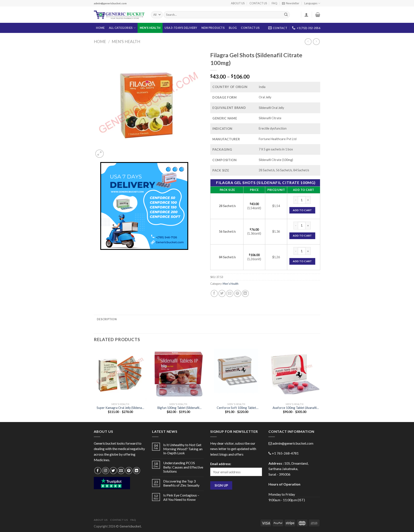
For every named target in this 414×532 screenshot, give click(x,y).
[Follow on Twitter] (113, 470)
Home (100, 41)
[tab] (107, 319)
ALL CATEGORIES (121, 27)
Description (107, 319)
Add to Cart (302, 210)
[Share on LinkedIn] (245, 293)
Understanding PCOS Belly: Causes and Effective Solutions (183, 467)
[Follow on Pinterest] (128, 470)
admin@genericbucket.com (293, 443)
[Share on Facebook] (214, 293)
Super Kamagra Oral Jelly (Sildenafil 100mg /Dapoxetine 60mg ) (120, 408)
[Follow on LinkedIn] (136, 470)
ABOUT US (238, 3)
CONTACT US (258, 3)
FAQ (274, 3)
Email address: (220, 464)
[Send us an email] (121, 470)
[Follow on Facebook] (97, 470)
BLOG (233, 27)
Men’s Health (150, 27)
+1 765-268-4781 (285, 453)
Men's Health (126, 41)
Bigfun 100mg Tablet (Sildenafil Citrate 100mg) (178, 408)
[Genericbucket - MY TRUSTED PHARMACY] (119, 15)
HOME (100, 27)
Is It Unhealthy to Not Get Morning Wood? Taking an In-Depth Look (182, 449)
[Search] (286, 15)
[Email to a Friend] (229, 293)
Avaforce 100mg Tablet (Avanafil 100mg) (295, 408)
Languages (310, 3)
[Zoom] (99, 154)
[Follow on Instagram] (105, 470)
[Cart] (317, 14)
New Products (213, 27)
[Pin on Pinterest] (237, 293)
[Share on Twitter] (222, 293)
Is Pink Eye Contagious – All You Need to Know (181, 497)
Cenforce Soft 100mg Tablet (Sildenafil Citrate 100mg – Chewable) (236, 408)
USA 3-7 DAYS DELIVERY (181, 27)
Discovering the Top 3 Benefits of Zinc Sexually (181, 483)
